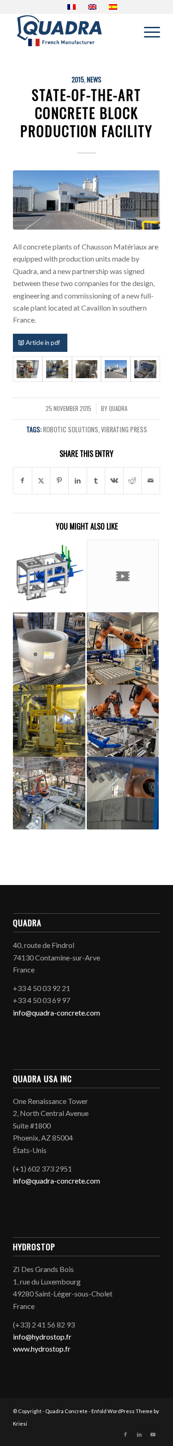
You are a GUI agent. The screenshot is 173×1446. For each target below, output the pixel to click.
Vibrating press (124, 429)
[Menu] (147, 31)
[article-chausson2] (57, 369)
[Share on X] (41, 480)
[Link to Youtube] (153, 1434)
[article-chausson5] (145, 369)
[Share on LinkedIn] (78, 480)
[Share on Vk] (114, 480)
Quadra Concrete (66, 1411)
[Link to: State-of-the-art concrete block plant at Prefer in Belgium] (123, 648)
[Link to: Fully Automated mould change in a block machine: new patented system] (49, 721)
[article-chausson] (27, 369)
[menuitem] (147, 31)
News (94, 79)
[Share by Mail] (151, 480)
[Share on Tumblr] (96, 480)
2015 (78, 79)
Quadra (118, 408)
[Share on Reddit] (133, 480)
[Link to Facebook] (125, 1434)
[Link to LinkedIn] (139, 1434)
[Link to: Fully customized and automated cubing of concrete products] (49, 793)
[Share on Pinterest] (59, 480)
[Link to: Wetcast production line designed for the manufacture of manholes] (49, 648)
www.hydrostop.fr (42, 1348)
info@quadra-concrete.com (56, 1012)
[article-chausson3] (86, 369)
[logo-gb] (72, 31)
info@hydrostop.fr (42, 1336)
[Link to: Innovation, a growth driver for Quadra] (49, 576)
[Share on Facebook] (22, 480)
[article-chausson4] (86, 200)
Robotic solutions (70, 429)
